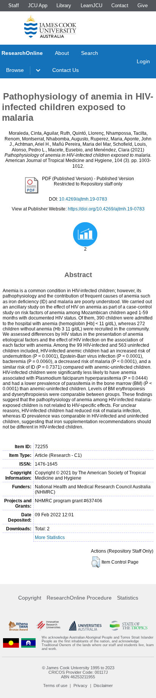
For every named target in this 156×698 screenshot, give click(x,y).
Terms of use (55, 685)
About (62, 53)
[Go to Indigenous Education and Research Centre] (11, 643)
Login (143, 61)
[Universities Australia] (85, 626)
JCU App (37, 5)
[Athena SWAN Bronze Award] (18, 626)
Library (63, 5)
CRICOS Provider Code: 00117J (78, 672)
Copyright (29, 598)
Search (89, 53)
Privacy (80, 685)
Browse (15, 70)
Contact (119, 5)
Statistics (127, 598)
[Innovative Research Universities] (48, 626)
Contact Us (65, 70)
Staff (13, 5)
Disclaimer (103, 685)
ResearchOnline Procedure (79, 598)
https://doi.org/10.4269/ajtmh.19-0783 (106, 209)
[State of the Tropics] (128, 626)
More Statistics (50, 537)
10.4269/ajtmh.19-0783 (83, 199)
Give (142, 5)
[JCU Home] (50, 26)
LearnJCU (91, 5)
